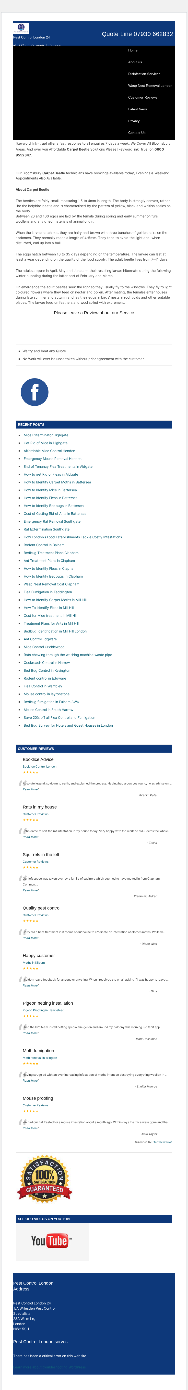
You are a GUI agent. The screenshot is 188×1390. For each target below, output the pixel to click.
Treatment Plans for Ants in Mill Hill (51, 623)
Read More (30, 789)
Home (133, 50)
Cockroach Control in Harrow (47, 662)
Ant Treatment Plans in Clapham (49, 560)
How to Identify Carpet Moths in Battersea (57, 482)
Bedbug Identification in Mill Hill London (55, 631)
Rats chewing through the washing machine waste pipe (68, 655)
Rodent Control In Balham (44, 545)
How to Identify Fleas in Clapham (50, 568)
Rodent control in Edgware (45, 678)
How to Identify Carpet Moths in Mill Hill (55, 600)
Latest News (137, 109)
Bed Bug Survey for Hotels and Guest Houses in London (68, 725)
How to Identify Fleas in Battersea (51, 498)
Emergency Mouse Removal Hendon (53, 458)
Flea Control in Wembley (43, 686)
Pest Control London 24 (31, 37)
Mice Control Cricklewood (44, 647)
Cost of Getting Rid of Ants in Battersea (55, 513)
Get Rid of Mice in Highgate (46, 443)
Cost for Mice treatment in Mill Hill (50, 615)
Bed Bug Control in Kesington (47, 670)
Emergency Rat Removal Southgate (52, 521)
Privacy (134, 121)
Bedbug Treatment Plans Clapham (51, 553)
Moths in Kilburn (34, 962)
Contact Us (136, 133)
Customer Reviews (142, 97)
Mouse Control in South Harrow (48, 710)
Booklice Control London (40, 766)
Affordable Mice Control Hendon (49, 451)
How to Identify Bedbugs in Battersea (54, 506)
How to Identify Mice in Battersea (50, 490)
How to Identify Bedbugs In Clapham (53, 576)
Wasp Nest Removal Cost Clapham (51, 584)
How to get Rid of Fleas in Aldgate (51, 474)
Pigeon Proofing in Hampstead (43, 1010)
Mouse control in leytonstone (47, 694)
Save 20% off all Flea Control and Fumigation (59, 717)
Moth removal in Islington (40, 1058)
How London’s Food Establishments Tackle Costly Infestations (73, 537)
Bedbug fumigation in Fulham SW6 (51, 702)
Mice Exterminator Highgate (46, 435)
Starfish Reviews (162, 1141)
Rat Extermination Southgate (47, 529)
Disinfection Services (144, 74)
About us (135, 62)
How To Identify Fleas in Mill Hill (49, 608)
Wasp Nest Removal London (150, 86)
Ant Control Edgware (40, 639)
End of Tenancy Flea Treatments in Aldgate (58, 466)
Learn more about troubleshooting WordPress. (50, 1367)
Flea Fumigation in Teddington (48, 592)
